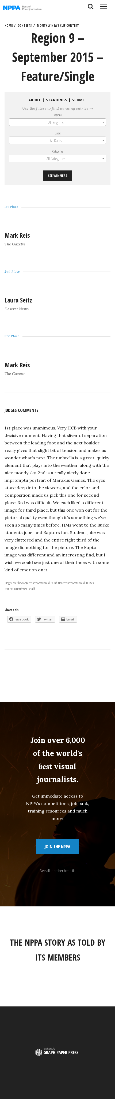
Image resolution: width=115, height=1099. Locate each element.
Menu (103, 4)
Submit (79, 99)
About (35, 99)
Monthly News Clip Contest (58, 25)
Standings (56, 99)
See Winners (57, 175)
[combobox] (57, 122)
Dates (57, 133)
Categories (57, 151)
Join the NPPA (57, 847)
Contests (25, 25)
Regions (57, 114)
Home (9, 25)
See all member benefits (57, 871)
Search (91, 4)
